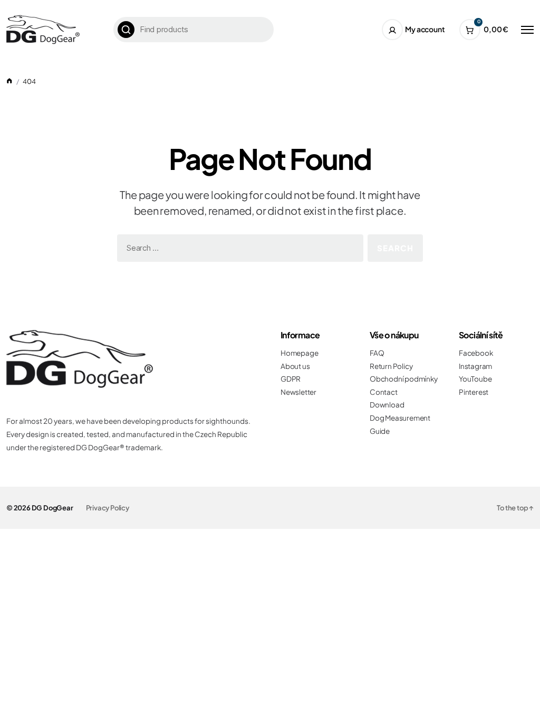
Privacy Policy (107, 508)
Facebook (476, 352)
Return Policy (391, 366)
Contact (384, 391)
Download (387, 404)
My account (425, 29)
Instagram (475, 366)
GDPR (291, 378)
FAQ (377, 352)
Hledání (126, 29)
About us (295, 366)
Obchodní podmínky (404, 378)
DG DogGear (52, 508)
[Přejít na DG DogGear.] (9, 81)
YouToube (475, 378)
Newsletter (298, 391)
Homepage (299, 352)
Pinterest (473, 391)
